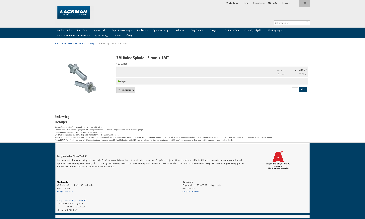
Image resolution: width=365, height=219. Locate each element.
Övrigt (129, 35)
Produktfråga (127, 89)
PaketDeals (82, 30)
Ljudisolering (101, 35)
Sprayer (214, 30)
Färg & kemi (197, 30)
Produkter (67, 43)
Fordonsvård (63, 30)
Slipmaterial (99, 30)
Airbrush (180, 30)
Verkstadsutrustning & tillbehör (72, 35)
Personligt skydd (252, 30)
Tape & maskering (121, 30)
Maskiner (141, 30)
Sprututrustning (160, 30)
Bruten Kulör (231, 30)
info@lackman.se (65, 191)
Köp (303, 89)
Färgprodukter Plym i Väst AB (71, 200)
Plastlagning (274, 30)
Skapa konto (259, 3)
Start (57, 43)
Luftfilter (117, 35)
